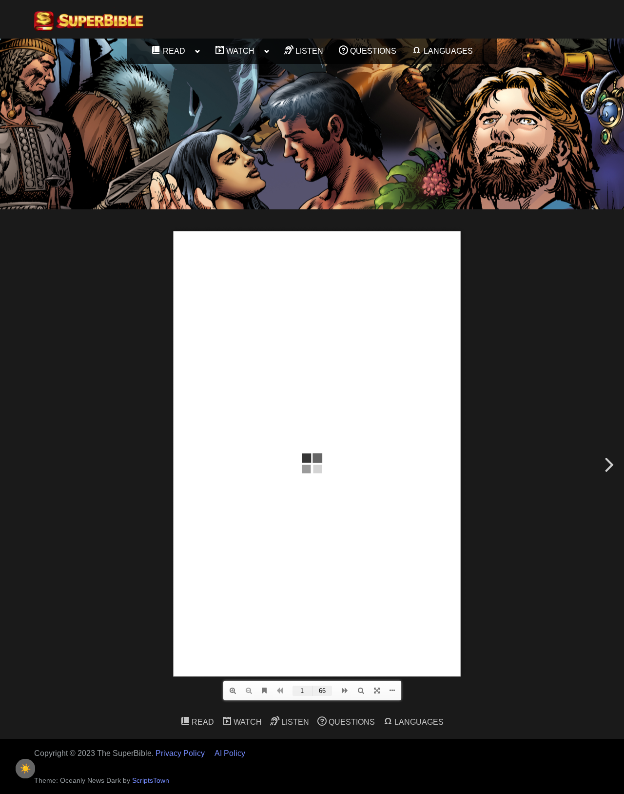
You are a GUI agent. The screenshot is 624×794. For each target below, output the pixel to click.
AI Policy (229, 753)
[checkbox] (25, 768)
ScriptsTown (150, 780)
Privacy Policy (180, 753)
